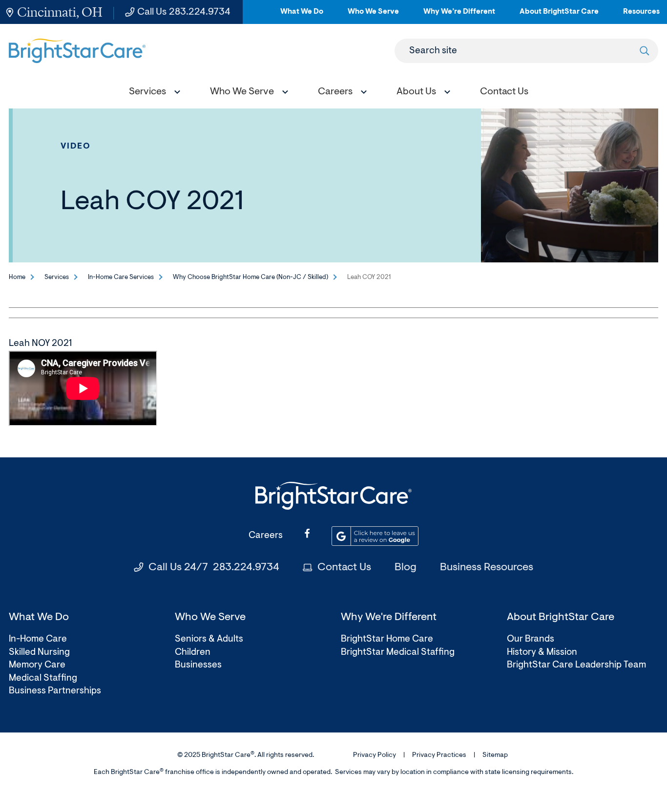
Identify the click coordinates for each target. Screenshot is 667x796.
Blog (406, 567)
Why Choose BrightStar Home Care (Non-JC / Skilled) (250, 277)
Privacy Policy (374, 755)
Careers (266, 535)
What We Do (301, 16)
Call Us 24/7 (213, 567)
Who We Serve (373, 16)
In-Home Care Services (121, 277)
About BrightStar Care (559, 16)
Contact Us (344, 567)
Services (56, 277)
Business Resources (486, 567)
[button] (152, 93)
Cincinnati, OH (60, 12)
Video (76, 146)
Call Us (183, 12)
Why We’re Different (459, 16)
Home (17, 277)
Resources (641, 16)
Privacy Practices (439, 755)
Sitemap (495, 755)
